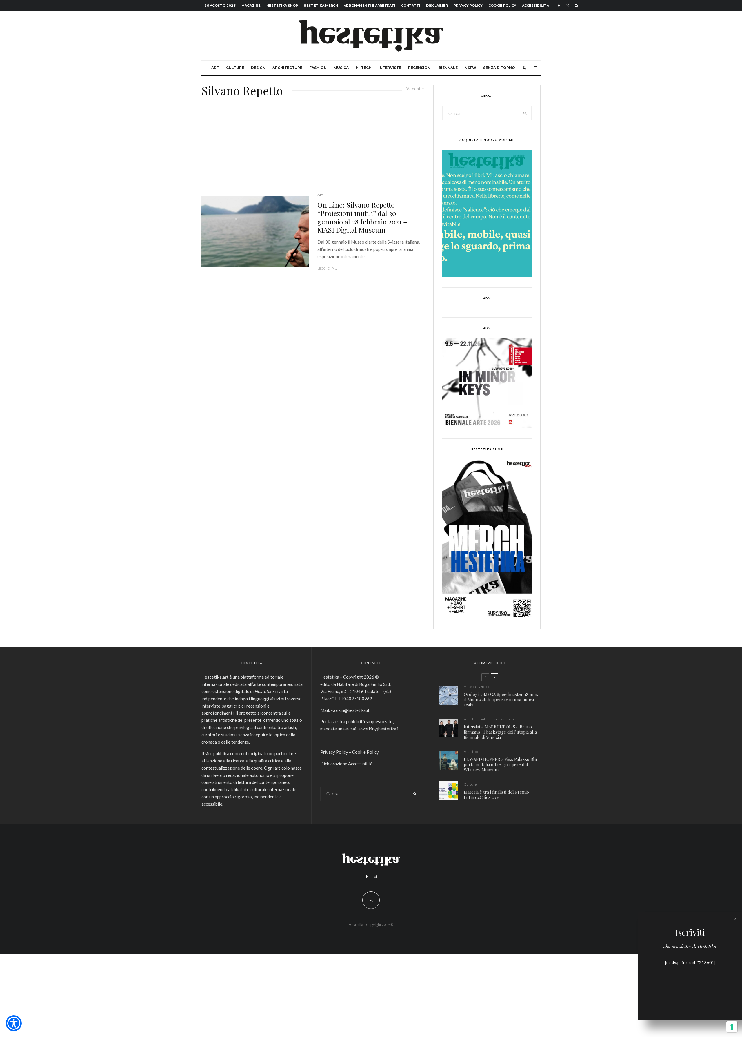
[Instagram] (567, 5)
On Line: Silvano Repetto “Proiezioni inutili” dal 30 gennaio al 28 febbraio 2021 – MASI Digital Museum (362, 217)
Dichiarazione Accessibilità (346, 763)
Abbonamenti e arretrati (369, 5)
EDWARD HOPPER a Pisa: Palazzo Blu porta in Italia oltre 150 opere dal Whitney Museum (500, 764)
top (511, 719)
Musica (341, 68)
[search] (525, 113)
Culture (235, 68)
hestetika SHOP (282, 5)
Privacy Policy (468, 5)
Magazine (251, 5)
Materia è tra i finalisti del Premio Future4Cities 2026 (496, 794)
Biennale (448, 68)
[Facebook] (559, 5)
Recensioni (420, 68)
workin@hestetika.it (350, 710)
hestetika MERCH (321, 5)
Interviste (390, 68)
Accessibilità (535, 5)
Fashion (318, 68)
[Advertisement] (313, 148)
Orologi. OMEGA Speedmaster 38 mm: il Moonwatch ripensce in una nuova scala (501, 699)
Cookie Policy (502, 5)
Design (258, 68)
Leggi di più (327, 268)
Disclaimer (437, 5)
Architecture (287, 68)
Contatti (410, 5)
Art (215, 68)
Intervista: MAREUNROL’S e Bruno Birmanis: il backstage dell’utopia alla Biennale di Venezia (500, 732)
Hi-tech (364, 68)
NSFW (470, 68)
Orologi (485, 686)
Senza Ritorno (499, 68)
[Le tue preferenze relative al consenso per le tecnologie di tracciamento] (731, 1026)
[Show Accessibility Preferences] (14, 1023)
